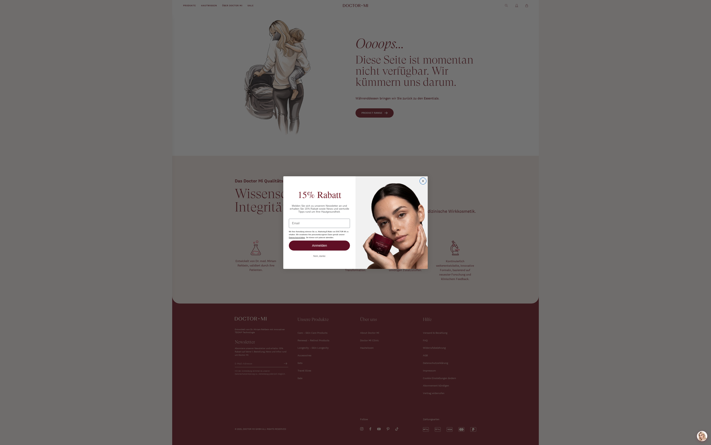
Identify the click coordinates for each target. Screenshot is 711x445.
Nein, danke (319, 256)
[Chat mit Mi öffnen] (702, 436)
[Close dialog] (423, 181)
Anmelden (319, 245)
